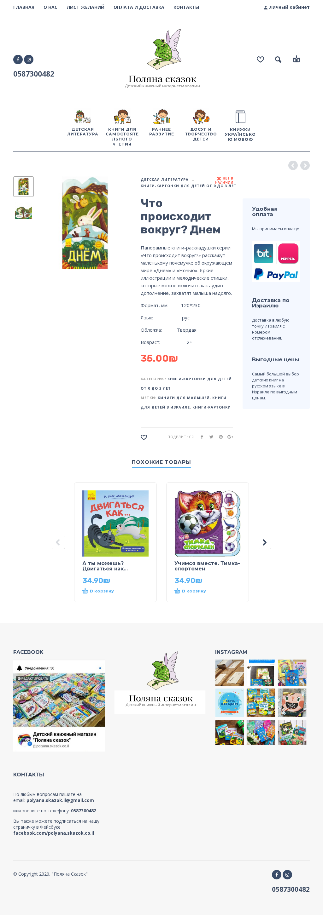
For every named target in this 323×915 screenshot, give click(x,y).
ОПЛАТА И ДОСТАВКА (139, 7)
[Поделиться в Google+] (228, 436)
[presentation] (49, 222)
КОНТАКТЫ (186, 7)
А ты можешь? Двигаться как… (105, 566)
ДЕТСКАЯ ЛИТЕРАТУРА (165, 179)
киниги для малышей (184, 397)
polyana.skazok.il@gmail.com (60, 800)
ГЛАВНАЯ (23, 7)
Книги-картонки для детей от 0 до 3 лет (189, 185)
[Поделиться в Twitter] (209, 436)
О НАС (50, 7)
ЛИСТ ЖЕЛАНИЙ (85, 7)
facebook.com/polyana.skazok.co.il (53, 833)
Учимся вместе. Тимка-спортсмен (207, 566)
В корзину (102, 590)
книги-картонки (211, 407)
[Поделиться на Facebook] (200, 436)
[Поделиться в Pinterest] (219, 436)
